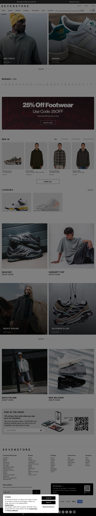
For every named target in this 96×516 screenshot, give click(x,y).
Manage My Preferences (48, 506)
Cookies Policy (9, 505)
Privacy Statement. (12, 510)
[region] (31, 503)
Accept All (48, 498)
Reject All (48, 502)
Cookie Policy (33, 508)
